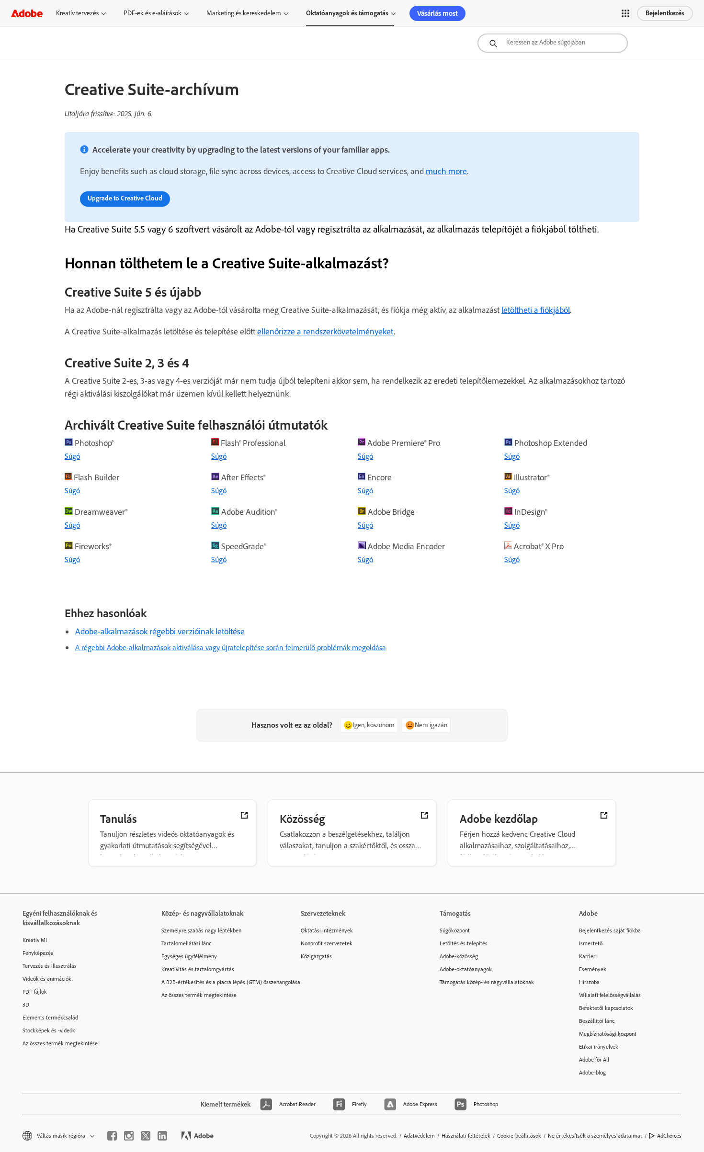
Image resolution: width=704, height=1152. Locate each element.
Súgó (72, 456)
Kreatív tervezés (77, 13)
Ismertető (590, 943)
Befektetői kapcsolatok (606, 1008)
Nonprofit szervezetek (326, 943)
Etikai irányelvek (598, 1046)
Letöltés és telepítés (464, 943)
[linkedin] (162, 1136)
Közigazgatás (316, 956)
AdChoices (669, 1135)
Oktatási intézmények (327, 930)
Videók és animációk (47, 978)
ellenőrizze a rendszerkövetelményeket (325, 331)
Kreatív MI (35, 940)
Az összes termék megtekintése (60, 1043)
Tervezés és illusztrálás (50, 966)
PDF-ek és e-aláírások (153, 13)
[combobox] (552, 43)
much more (446, 171)
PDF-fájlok (35, 991)
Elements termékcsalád (50, 1017)
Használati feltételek (466, 1135)
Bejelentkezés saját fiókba (610, 930)
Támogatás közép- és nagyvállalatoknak (487, 982)
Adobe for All (594, 1059)
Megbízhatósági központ (607, 1033)
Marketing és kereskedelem (243, 13)
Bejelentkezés (665, 13)
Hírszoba (589, 982)
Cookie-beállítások (519, 1135)
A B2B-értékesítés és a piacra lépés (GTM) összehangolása (216, 982)
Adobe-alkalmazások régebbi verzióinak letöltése (160, 631)
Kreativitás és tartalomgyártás (197, 969)
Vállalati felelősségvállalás (610, 995)
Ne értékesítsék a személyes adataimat (595, 1135)
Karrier (587, 956)
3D (26, 1004)
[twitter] (145, 1136)
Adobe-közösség (459, 956)
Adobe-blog (592, 1072)
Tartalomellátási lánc (186, 943)
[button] (625, 13)
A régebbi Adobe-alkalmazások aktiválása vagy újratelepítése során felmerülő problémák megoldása (230, 647)
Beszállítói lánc (596, 1021)
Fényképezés (38, 953)
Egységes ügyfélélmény (189, 956)
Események (592, 969)
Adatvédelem (419, 1135)
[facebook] (112, 1136)
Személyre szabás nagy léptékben (201, 930)
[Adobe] (26, 13)
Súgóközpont (455, 930)
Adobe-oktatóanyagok (466, 969)
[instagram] (129, 1136)
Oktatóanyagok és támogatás (347, 13)
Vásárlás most (437, 13)
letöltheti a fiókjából (535, 310)
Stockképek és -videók (49, 1030)
